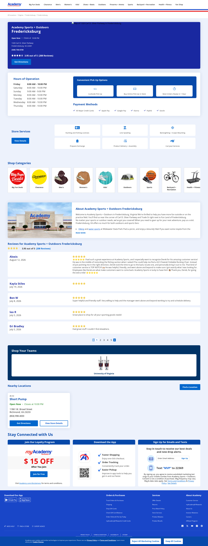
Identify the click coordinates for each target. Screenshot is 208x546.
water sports (94, 229)
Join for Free (39, 474)
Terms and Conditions (108, 540)
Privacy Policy (92, 540)
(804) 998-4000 (17, 415)
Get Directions (20, 61)
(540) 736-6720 (17, 50)
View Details (20, 140)
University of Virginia (104, 373)
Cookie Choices (38, 542)
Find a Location (190, 387)
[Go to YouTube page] (192, 526)
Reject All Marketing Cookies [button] (145, 541)
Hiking (81, 229)
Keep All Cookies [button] (173, 541)
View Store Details (54, 423)
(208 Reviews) (46, 55)
